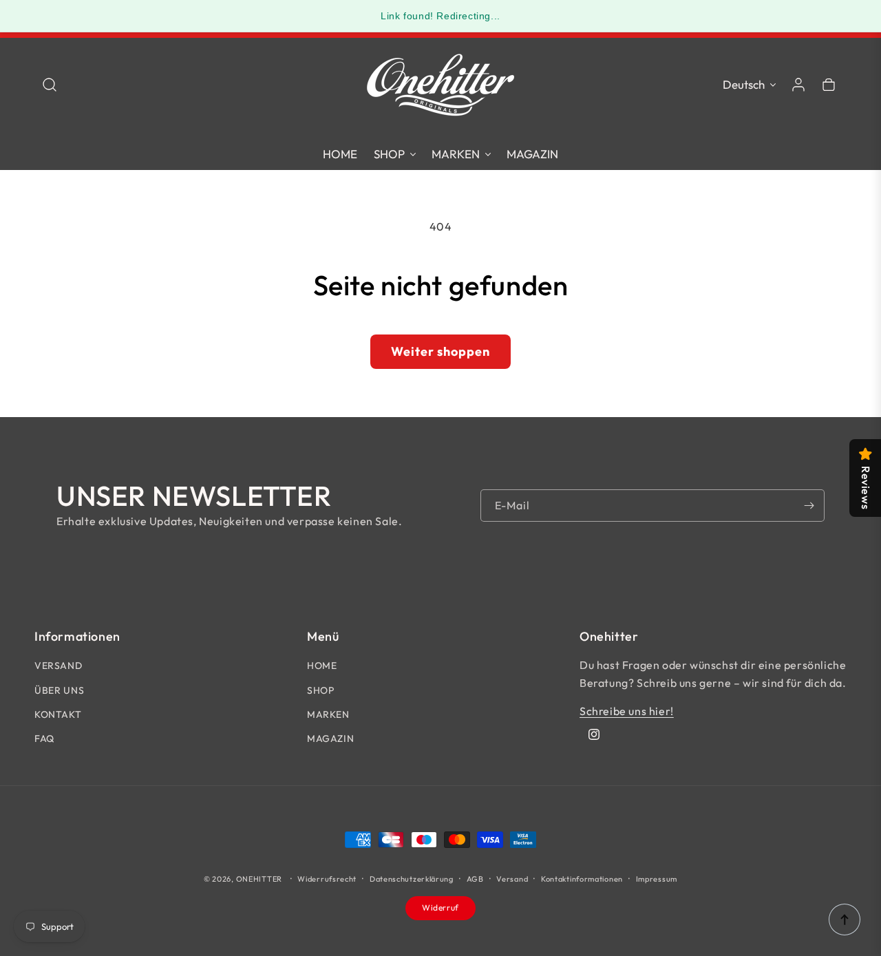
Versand (512, 879)
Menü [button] (323, 637)
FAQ (44, 738)
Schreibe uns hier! (627, 711)
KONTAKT (57, 714)
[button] (49, 85)
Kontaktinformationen (582, 879)
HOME (322, 665)
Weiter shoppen (440, 351)
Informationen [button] (77, 637)
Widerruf (440, 907)
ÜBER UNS (59, 690)
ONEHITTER (259, 879)
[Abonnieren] (809, 505)
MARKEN (328, 714)
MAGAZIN (330, 738)
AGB (475, 879)
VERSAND (58, 665)
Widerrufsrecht (327, 879)
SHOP (320, 690)
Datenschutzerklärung (412, 879)
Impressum (656, 879)
